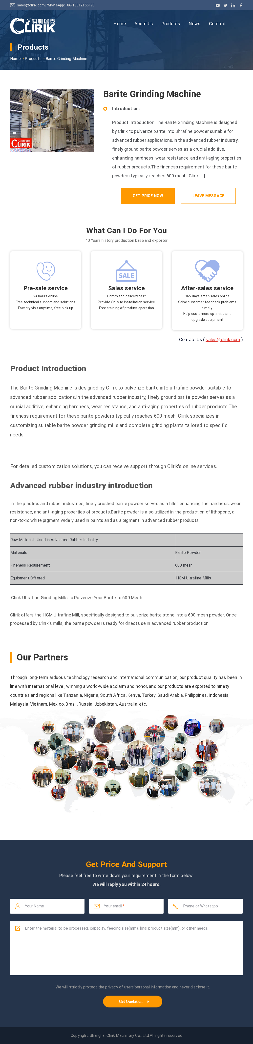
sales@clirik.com (31, 5)
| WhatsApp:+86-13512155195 (70, 5)
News (195, 23)
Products (171, 23)
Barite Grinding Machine (66, 58)
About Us (143, 23)
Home (120, 23)
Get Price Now (148, 195)
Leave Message (208, 195)
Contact (217, 23)
